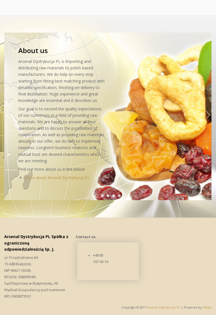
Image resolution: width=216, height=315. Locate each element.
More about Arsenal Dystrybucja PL (57, 177)
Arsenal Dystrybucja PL (164, 307)
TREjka (207, 307)
